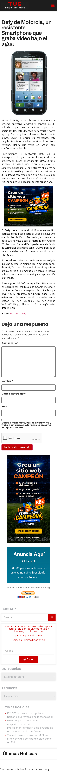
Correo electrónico (14, 394)
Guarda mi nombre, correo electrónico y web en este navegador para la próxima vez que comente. (26, 425)
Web (4, 406)
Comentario (10, 343)
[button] (53, 5)
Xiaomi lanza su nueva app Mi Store (27, 735)
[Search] (52, 617)
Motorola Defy (18, 313)
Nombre (7, 381)
